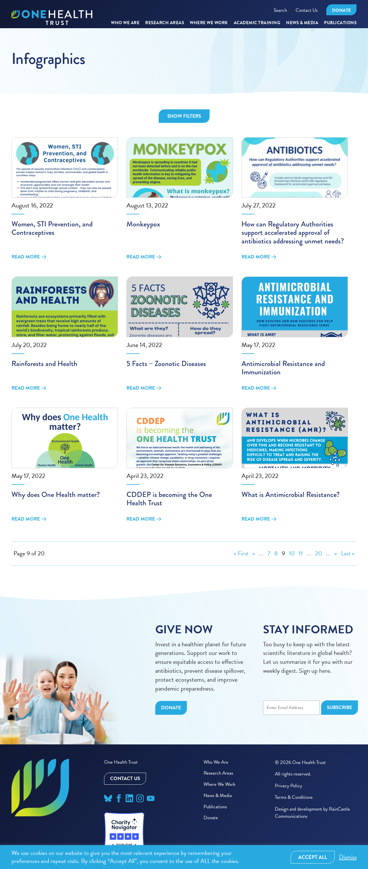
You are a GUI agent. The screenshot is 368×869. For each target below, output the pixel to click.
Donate (341, 10)
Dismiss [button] (347, 857)
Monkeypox (143, 224)
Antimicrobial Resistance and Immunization (283, 368)
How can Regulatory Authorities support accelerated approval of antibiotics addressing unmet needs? (292, 232)
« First (241, 553)
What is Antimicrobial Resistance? (290, 494)
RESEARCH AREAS (164, 23)
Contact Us (307, 10)
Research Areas (218, 773)
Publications (340, 23)
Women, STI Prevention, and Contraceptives (52, 228)
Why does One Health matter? (56, 494)
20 (318, 553)
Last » (347, 553)
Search (280, 10)
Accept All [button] (312, 857)
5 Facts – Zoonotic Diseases (166, 363)
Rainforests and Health (44, 363)
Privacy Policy (288, 785)
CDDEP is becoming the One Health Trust (169, 498)
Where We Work (209, 23)
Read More (26, 256)
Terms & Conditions (294, 797)
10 (292, 553)
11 (301, 553)
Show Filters (184, 116)
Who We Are (125, 23)
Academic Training (257, 23)
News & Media (302, 23)
